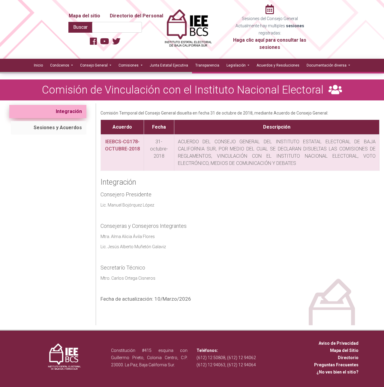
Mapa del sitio (84, 16)
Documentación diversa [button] (327, 65)
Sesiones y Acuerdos (58, 127)
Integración (69, 111)
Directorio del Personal (136, 16)
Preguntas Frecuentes (336, 364)
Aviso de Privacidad (338, 343)
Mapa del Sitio (344, 350)
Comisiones (129, 65)
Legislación (236, 65)
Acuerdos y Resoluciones (277, 65)
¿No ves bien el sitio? (337, 372)
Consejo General (94, 65)
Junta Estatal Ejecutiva (169, 65)
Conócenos (60, 65)
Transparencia (207, 65)
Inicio (38, 65)
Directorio (348, 357)
